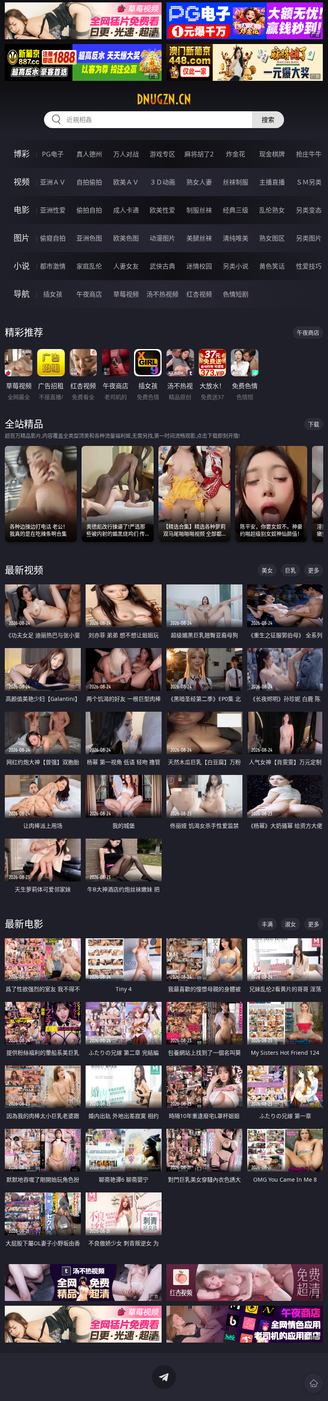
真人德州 (89, 154)
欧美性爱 (162, 210)
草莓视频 (126, 294)
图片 (22, 238)
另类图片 (309, 238)
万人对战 (126, 154)
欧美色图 (126, 238)
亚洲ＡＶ (53, 182)
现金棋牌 (272, 154)
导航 (22, 294)
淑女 (290, 924)
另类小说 (235, 266)
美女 (267, 570)
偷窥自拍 (53, 238)
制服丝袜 (199, 210)
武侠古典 (162, 266)
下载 (313, 424)
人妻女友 (126, 266)
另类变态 (309, 210)
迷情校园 (199, 266)
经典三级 (235, 210)
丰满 (267, 924)
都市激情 (53, 266)
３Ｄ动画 (162, 182)
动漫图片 (162, 238)
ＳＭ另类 (309, 182)
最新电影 (24, 923)
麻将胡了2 (199, 154)
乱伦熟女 (272, 210)
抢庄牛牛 (309, 154)
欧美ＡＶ (126, 182)
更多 (313, 570)
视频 (22, 182)
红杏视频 (199, 294)
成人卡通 (126, 210)
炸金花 (235, 154)
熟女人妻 (199, 182)
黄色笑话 (272, 266)
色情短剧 (235, 294)
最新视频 (24, 569)
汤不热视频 (162, 294)
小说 (22, 266)
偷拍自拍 (89, 210)
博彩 (22, 154)
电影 (22, 210)
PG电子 (53, 154)
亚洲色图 (89, 238)
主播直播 (272, 182)
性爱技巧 (309, 266)
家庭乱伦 (89, 266)
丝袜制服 (235, 182)
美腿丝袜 (199, 238)
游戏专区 (162, 154)
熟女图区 (272, 238)
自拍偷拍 (89, 182)
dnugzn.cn (164, 99)
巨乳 (290, 570)
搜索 (268, 119)
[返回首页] (313, 1383)
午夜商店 (89, 294)
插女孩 (52, 294)
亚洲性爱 (53, 210)
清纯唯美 (235, 238)
